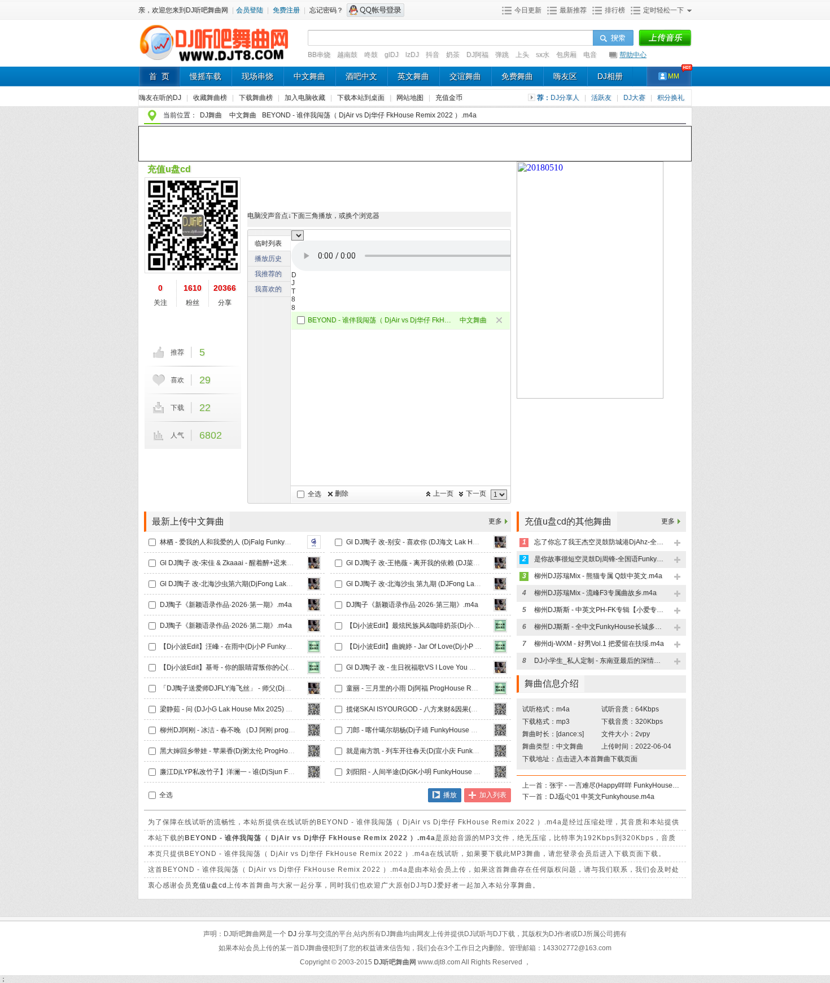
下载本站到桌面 (365, 98)
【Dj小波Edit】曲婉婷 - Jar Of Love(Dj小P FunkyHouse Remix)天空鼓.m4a (459, 646)
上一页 (443, 493)
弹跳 (502, 55)
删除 (341, 493)
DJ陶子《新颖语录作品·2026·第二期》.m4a (226, 626)
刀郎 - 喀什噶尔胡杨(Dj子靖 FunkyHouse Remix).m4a (427, 730)
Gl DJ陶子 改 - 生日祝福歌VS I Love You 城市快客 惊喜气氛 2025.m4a (452, 667)
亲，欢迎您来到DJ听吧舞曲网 (184, 10)
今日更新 (527, 10)
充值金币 (448, 98)
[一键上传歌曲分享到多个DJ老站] (665, 38)
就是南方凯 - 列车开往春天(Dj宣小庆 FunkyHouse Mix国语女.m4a (445, 751)
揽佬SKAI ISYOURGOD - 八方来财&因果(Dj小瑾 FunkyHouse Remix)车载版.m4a (468, 709)
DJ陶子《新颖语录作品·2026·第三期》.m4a (412, 605)
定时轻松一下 (663, 10)
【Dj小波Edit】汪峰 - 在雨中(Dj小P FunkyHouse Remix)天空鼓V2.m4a (267, 646)
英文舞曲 (413, 76)
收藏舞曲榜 (211, 98)
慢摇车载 (205, 76)
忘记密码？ (326, 10)
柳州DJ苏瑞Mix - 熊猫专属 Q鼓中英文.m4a (598, 576)
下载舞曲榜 (256, 98)
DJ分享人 (566, 98)
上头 (522, 55)
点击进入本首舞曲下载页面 (596, 759)
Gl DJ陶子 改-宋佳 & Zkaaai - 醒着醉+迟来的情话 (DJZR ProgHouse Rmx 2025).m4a (288, 563)
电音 (590, 55)
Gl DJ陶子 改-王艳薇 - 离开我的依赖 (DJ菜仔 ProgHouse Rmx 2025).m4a (456, 563)
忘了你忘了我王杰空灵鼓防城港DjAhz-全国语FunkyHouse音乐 (599, 542)
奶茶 (453, 55)
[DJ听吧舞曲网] (214, 61)
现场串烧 (257, 76)
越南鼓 (347, 55)
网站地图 (410, 98)
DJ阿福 (477, 55)
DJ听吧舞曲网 (396, 962)
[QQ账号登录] (375, 10)
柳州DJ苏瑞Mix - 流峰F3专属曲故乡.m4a (595, 593)
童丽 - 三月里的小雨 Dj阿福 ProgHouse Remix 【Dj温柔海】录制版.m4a (455, 688)
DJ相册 (610, 76)
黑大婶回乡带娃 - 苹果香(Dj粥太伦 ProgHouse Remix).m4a (249, 751)
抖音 (432, 55)
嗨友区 (565, 76)
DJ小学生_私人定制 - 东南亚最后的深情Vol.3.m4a (599, 661)
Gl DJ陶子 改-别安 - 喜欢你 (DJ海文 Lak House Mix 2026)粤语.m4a (447, 542)
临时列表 (268, 243)
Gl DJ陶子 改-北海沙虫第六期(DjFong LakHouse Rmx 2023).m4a (258, 584)
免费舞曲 (517, 76)
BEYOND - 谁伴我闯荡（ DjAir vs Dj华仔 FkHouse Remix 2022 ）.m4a (379, 320)
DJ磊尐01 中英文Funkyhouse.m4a (601, 797)
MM (673, 76)
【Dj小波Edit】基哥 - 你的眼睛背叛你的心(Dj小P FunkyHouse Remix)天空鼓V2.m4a (287, 667)
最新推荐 (573, 10)
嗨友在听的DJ (161, 98)
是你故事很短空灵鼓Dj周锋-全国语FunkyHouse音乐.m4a (599, 559)
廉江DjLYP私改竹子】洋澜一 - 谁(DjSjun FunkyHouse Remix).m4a (261, 772)
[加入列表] (678, 543)
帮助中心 (632, 55)
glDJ (392, 55)
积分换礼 (670, 98)
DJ (293, 934)
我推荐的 (268, 274)
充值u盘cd (169, 169)
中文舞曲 (309, 76)
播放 (450, 795)
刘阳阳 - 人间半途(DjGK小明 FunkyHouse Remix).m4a (428, 772)
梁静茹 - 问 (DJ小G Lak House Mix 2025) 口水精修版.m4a (247, 709)
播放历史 (268, 259)
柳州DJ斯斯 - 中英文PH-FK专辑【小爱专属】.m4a (599, 610)
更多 (495, 521)
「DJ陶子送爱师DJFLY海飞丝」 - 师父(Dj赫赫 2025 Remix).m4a (257, 688)
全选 (314, 494)
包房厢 (566, 55)
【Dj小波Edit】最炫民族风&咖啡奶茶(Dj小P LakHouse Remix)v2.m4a (451, 626)
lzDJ (412, 55)
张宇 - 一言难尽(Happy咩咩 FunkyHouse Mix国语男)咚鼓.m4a (614, 785)
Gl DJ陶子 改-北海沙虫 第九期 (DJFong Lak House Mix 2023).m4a (446, 584)
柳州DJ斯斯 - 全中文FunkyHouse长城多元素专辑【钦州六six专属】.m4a (599, 627)
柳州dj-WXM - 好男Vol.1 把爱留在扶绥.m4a (599, 644)
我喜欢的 (268, 289)
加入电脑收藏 (306, 98)
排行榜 (615, 10)
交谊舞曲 (465, 76)
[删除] (500, 321)
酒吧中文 (361, 76)
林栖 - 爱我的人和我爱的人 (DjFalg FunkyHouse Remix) (244, 542)
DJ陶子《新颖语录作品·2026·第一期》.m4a (226, 605)
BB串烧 (319, 55)
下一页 (476, 493)
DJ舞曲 (211, 115)
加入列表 (492, 795)
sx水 (542, 55)
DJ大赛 (635, 98)
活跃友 (602, 98)
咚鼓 (371, 55)
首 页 (159, 76)
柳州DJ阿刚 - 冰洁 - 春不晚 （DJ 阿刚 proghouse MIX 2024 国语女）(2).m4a (275, 730)
